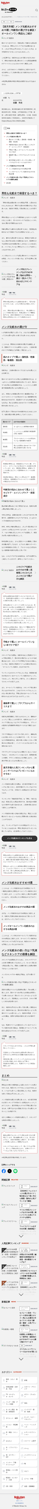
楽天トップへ (19, 1500)
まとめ (8, 183)
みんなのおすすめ (7, 17)
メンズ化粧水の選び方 (13, 136)
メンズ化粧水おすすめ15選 (15, 166)
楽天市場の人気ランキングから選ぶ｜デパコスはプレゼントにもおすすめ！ (22, 161)
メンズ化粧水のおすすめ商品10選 (20, 169)
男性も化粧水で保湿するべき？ (16, 133)
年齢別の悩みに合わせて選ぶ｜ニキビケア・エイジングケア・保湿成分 (22, 146)
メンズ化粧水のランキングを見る (19, 838)
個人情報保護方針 (19, 1503)
